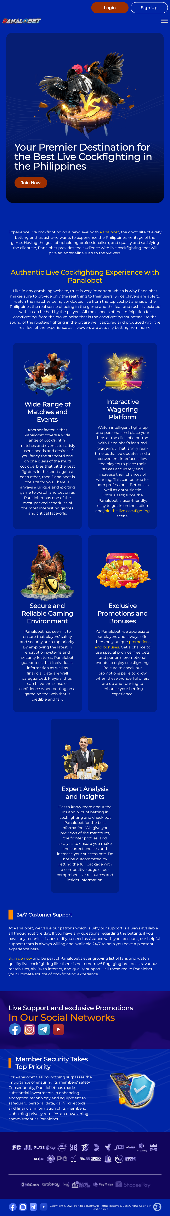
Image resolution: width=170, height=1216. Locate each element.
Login (110, 7)
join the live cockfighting (127, 511)
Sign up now (20, 958)
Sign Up (149, 7)
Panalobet (109, 232)
